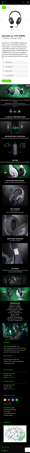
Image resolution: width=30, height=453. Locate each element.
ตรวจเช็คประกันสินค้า (8, 415)
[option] (15, 19)
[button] (23, 2)
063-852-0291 (11, 389)
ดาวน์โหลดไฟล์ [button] (8, 62)
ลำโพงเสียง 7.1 (13, 51)
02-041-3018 (11, 377)
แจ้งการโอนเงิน (7, 411)
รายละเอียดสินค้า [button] (9, 67)
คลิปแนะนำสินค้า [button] (8, 71)
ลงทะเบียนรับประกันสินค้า (9, 413)
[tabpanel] (15, 20)
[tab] (4, 7)
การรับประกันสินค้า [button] (9, 75)
